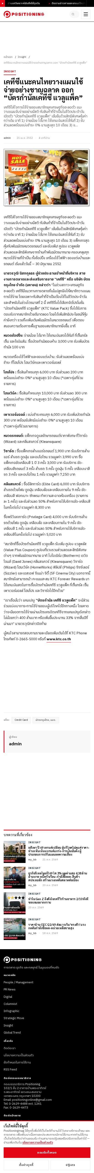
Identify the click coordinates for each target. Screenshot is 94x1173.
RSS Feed (10, 1069)
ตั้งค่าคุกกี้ (26, 1164)
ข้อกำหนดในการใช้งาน (17, 1062)
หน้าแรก (8, 57)
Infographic (11, 1011)
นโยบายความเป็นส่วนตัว (19, 1055)
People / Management (18, 982)
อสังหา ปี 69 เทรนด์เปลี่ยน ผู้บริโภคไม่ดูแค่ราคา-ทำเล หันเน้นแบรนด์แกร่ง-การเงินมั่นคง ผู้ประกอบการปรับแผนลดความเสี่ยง (58, 851)
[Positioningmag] (24, 14)
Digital (8, 996)
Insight (22, 57)
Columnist (10, 1004)
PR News (10, 989)
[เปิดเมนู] (85, 14)
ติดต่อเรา (10, 1048)
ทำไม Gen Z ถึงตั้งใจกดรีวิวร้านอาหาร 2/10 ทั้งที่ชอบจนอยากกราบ (58, 900)
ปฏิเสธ (70, 1164)
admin (7, 138)
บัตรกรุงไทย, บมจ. (46, 720)
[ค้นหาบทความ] (74, 14)
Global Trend (12, 1032)
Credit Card (21, 720)
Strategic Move (14, 1018)
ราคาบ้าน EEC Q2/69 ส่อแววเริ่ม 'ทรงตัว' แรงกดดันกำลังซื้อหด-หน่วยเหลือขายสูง (57, 926)
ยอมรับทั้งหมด (47, 1152)
